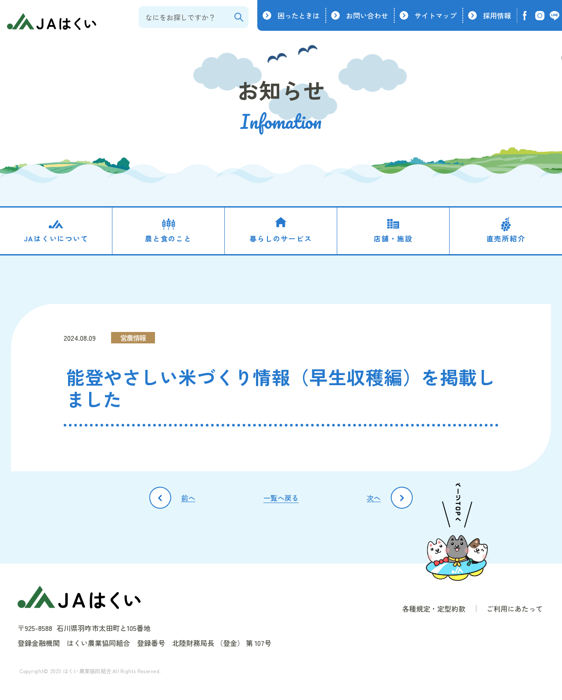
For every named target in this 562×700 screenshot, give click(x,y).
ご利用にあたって (514, 608)
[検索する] (239, 17)
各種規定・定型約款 (433, 608)
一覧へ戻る (281, 497)
